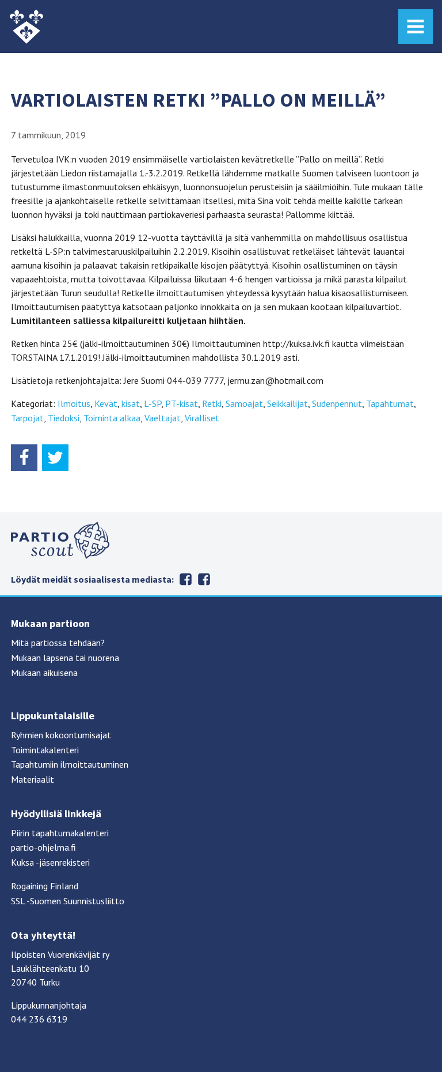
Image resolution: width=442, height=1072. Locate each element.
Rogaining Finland (44, 886)
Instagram (204, 579)
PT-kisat (181, 403)
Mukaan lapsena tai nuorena (65, 657)
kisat (130, 403)
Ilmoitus (74, 403)
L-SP (152, 403)
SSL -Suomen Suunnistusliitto (67, 901)
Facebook (185, 579)
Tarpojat (27, 418)
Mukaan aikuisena (44, 672)
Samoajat (244, 403)
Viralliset (202, 418)
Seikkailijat (287, 403)
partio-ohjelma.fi (43, 847)
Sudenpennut (337, 403)
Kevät (105, 403)
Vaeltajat (162, 418)
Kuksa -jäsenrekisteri (50, 862)
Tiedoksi (63, 418)
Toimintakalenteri (45, 750)
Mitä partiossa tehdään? (58, 642)
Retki (212, 403)
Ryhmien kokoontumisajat (61, 735)
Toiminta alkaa (111, 418)
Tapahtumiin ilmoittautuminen (69, 764)
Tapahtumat (390, 403)
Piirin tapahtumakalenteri (60, 833)
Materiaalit (32, 779)
